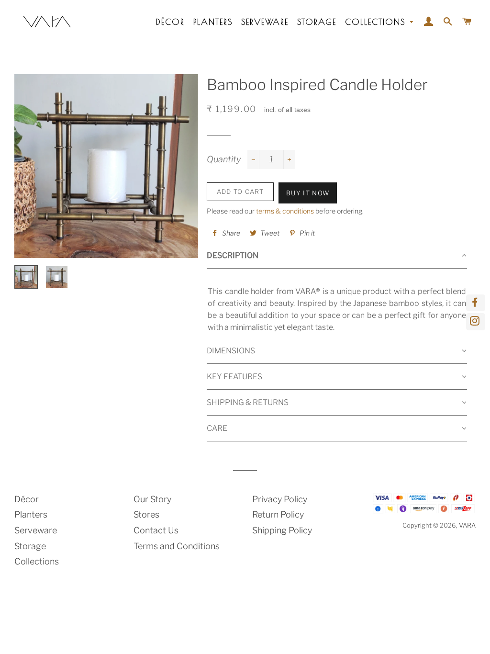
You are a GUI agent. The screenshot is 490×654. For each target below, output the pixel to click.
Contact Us (156, 530)
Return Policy (278, 514)
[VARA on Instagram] (475, 321)
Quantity (224, 159)
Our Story (152, 499)
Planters (213, 22)
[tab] (337, 256)
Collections (377, 22)
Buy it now (307, 193)
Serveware (265, 22)
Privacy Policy (279, 499)
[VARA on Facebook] (475, 302)
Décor (170, 22)
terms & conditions (285, 211)
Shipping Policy (282, 530)
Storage (316, 22)
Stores (146, 514)
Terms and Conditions (177, 546)
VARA (467, 525)
